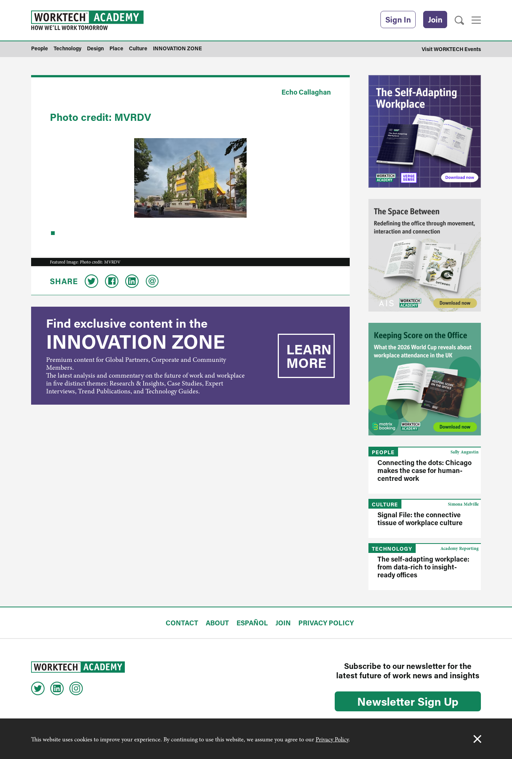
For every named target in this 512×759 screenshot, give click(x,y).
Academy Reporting (459, 548)
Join (435, 19)
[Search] (459, 20)
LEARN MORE (308, 356)
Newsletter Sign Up (407, 701)
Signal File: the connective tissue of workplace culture (420, 518)
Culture (385, 504)
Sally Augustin (465, 452)
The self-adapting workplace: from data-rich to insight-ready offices (423, 566)
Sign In (398, 19)
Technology (392, 548)
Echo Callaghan (306, 91)
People (383, 452)
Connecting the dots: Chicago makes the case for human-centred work (424, 470)
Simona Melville (463, 504)
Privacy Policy (332, 739)
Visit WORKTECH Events (451, 49)
